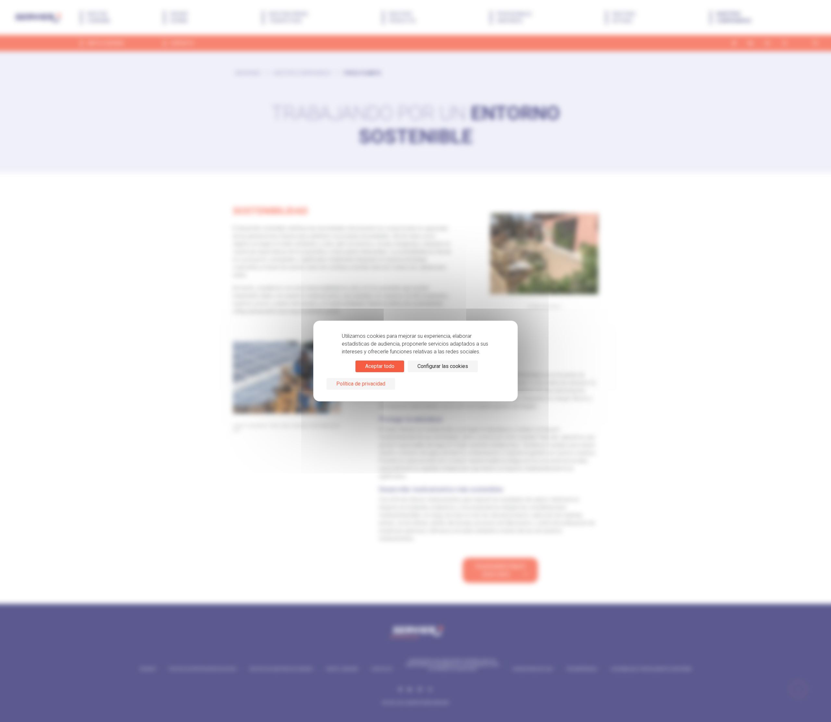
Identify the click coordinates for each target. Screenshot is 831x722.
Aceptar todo (379, 366)
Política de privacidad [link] (360, 384)
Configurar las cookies (442, 366)
